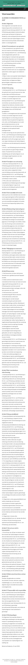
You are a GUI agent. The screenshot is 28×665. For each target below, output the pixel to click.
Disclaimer (14, 662)
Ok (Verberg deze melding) (9, 5)
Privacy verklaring (21, 5)
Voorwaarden (13, 660)
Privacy (20, 660)
